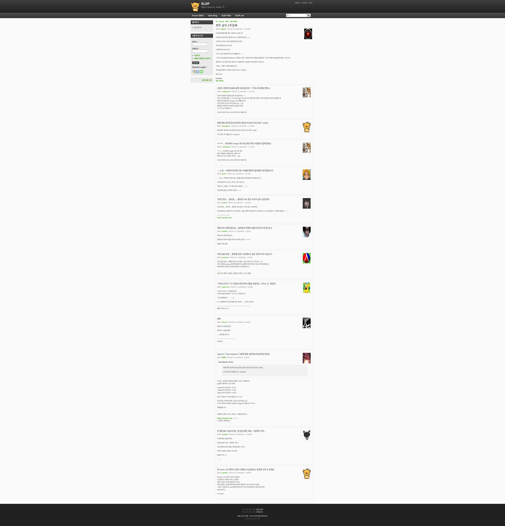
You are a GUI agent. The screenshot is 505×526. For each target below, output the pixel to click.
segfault (223, 29)
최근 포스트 (198, 27)
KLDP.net (239, 15)
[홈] (195, 6)
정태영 (224, 357)
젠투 (219, 318)
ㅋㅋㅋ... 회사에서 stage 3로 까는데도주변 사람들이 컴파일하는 (244, 143)
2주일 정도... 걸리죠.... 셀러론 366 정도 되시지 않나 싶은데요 (243, 199)
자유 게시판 (233, 21)
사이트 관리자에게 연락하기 (258, 516)
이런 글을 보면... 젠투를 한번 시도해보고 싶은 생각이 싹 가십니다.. (245, 253)
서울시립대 (259, 509)
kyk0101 (225, 473)
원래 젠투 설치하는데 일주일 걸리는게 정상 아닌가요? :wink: (243, 122)
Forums (221, 21)
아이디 (195, 42)
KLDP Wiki (226, 15)
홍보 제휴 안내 (207, 80)
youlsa (224, 203)
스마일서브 (259, 512)
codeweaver (226, 91)
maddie (224, 231)
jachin (224, 174)
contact (304, 2)
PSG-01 (224, 322)
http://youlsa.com (224, 217)
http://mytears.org (224, 418)
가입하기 (197, 55)
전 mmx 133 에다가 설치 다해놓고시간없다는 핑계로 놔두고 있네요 (245, 469)
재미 (227, 21)
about (297, 2)
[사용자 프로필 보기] (308, 38)
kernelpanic (226, 126)
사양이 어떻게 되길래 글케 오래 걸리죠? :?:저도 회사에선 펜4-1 (243, 88)
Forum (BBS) (198, 15)
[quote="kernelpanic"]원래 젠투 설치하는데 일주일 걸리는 (243, 353)
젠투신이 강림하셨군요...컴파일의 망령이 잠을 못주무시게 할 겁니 (244, 227)
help (310, 2)
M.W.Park (225, 257)
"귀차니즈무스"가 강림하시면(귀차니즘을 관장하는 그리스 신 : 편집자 (246, 283)
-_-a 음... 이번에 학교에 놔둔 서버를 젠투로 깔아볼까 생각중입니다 (245, 170)
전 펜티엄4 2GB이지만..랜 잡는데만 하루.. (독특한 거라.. (241, 430)
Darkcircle (225, 287)
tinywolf (225, 434)
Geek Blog (212, 15)
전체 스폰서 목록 (242, 516)
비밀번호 (195, 48)
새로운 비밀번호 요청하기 (202, 58)
